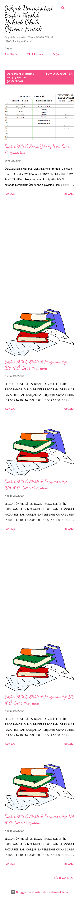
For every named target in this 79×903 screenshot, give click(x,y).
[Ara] (63, 7)
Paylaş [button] (10, 193)
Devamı (69, 193)
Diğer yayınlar (63, 878)
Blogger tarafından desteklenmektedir (41, 892)
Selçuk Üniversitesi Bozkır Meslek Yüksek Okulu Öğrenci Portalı (29, 18)
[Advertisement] (39, 253)
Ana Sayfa (11, 54)
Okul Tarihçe (35, 54)
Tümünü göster (58, 73)
